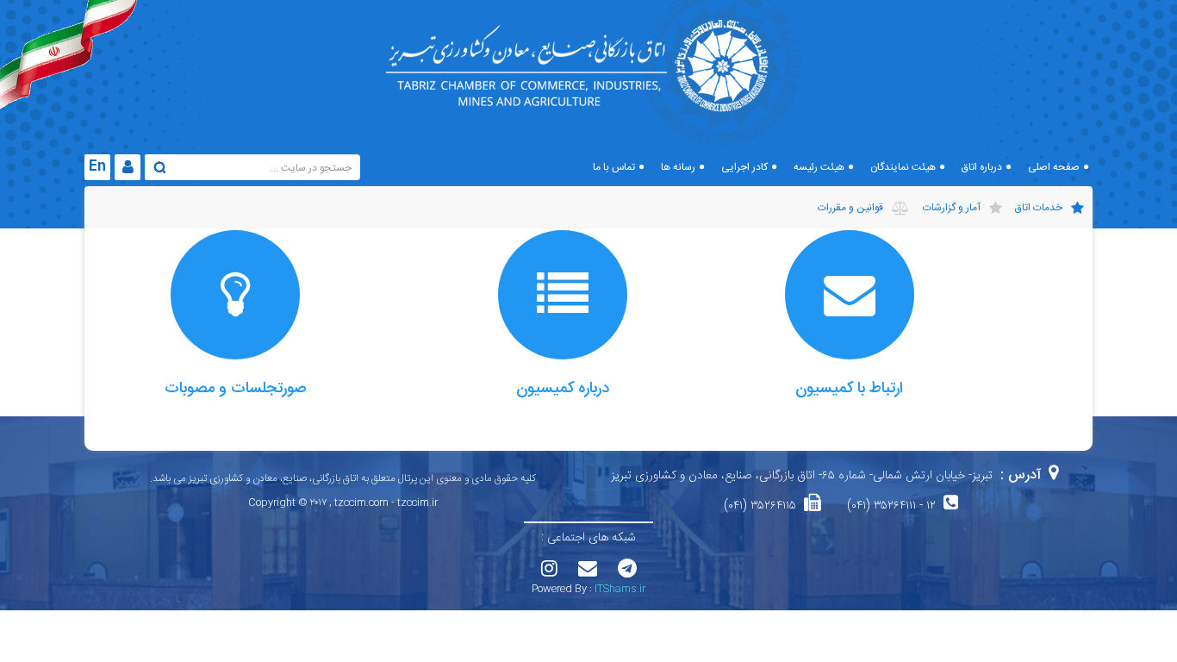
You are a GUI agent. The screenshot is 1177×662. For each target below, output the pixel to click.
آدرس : (1020, 475)
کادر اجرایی (744, 167)
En (97, 166)
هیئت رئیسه (819, 167)
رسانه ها (678, 167)
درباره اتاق (982, 167)
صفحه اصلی (1054, 167)
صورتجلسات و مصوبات (236, 389)
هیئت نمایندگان (903, 167)
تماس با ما (614, 167)
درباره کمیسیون (562, 389)
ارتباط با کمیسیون (849, 389)
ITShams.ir (620, 588)
